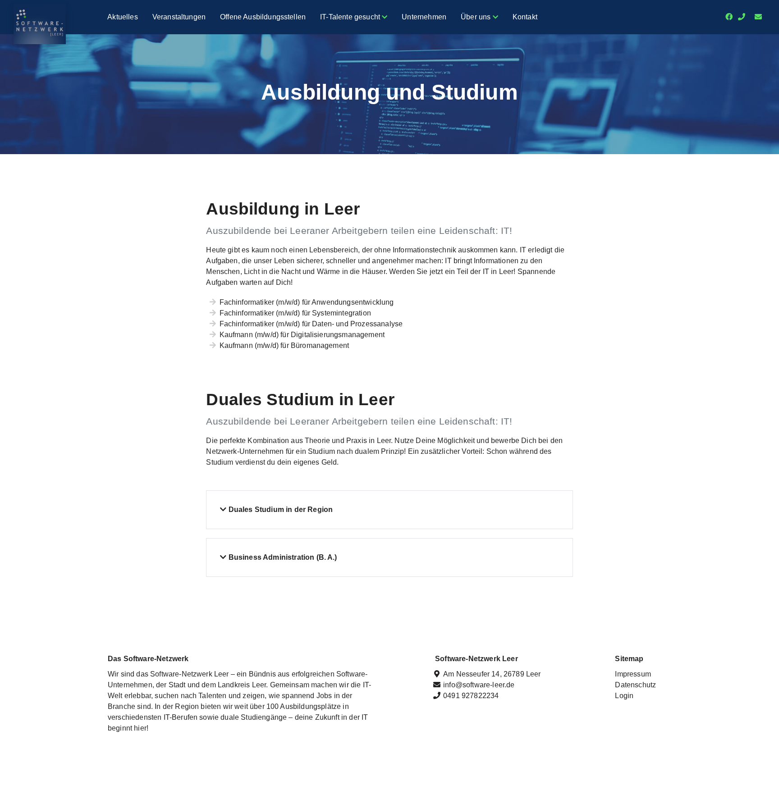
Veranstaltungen (179, 17)
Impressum (633, 674)
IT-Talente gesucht (351, 17)
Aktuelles (122, 17)
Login (624, 695)
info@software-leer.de (478, 685)
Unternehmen (424, 17)
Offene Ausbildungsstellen (263, 17)
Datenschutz (635, 685)
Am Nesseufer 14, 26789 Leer (492, 674)
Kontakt (525, 17)
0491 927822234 (471, 695)
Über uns (476, 17)
